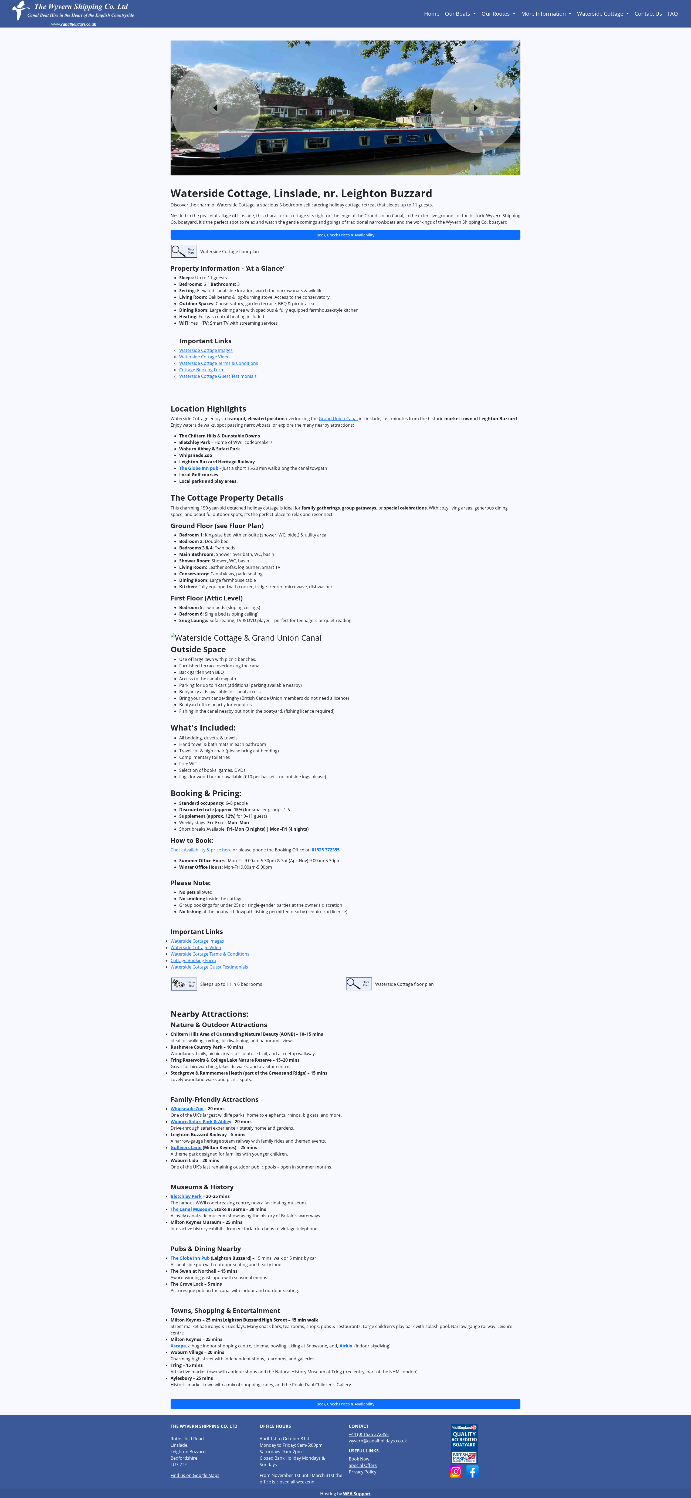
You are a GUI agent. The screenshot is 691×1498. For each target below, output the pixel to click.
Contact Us (648, 13)
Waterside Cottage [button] (601, 13)
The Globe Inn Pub (190, 1258)
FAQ (673, 13)
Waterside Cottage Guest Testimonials (218, 376)
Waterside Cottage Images (206, 350)
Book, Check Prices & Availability (345, 234)
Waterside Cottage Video (204, 357)
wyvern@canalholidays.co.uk (378, 1441)
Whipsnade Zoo (187, 1109)
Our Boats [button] (458, 13)
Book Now (359, 1459)
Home (431, 13)
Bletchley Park (186, 1196)
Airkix (346, 1346)
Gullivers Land (186, 1147)
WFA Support (357, 1494)
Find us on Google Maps (195, 1475)
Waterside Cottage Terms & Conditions (218, 363)
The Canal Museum (191, 1209)
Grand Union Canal (338, 419)
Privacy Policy (362, 1472)
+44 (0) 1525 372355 (369, 1434)
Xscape (178, 1346)
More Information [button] (544, 13)
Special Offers (363, 1465)
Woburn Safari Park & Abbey (201, 1122)
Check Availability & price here (201, 850)
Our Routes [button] (496, 13)
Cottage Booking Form (202, 370)
